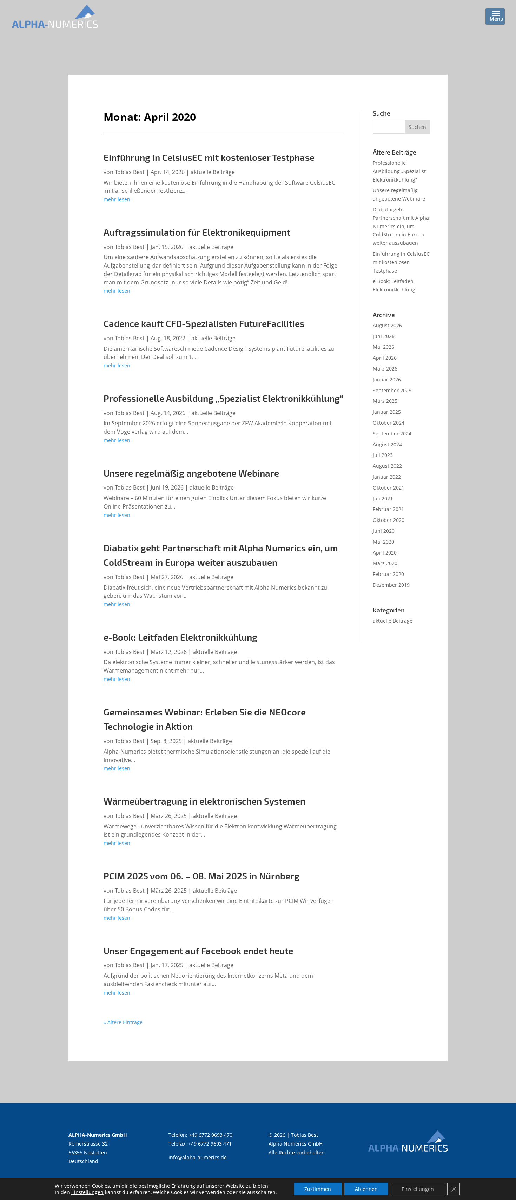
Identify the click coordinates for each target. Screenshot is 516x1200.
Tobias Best (130, 172)
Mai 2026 (383, 346)
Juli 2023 (383, 455)
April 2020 (385, 552)
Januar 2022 (387, 476)
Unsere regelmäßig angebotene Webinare (191, 472)
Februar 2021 (388, 509)
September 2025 (392, 390)
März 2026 (385, 368)
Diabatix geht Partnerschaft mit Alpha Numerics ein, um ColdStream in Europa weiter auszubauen (401, 226)
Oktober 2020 (388, 520)
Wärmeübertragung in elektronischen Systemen (204, 800)
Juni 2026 (384, 336)
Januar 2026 (387, 379)
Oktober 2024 (388, 422)
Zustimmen (317, 1189)
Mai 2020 (383, 541)
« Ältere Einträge (123, 1022)
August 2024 (387, 444)
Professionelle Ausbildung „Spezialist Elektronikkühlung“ (223, 398)
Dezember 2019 (391, 585)
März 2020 (385, 563)
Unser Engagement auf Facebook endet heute (198, 950)
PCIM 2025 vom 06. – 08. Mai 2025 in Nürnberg (201, 875)
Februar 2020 (388, 574)
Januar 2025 (387, 411)
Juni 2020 (384, 530)
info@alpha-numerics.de (197, 1157)
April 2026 (385, 357)
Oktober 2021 (388, 487)
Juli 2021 (383, 498)
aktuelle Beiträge (213, 172)
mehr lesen (117, 199)
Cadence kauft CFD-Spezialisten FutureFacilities (204, 323)
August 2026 (387, 325)
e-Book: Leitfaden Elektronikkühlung (180, 636)
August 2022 (387, 466)
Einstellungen (87, 1192)
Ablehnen (366, 1189)
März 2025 (385, 401)
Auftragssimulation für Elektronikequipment (197, 232)
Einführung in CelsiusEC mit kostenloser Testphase (209, 157)
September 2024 (392, 433)
